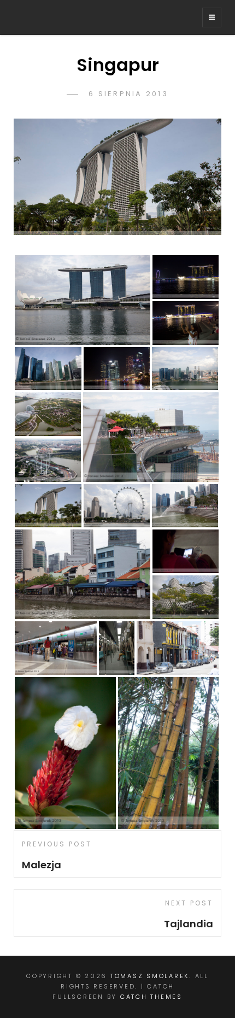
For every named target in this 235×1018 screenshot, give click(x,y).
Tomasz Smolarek (149, 976)
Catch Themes (151, 996)
